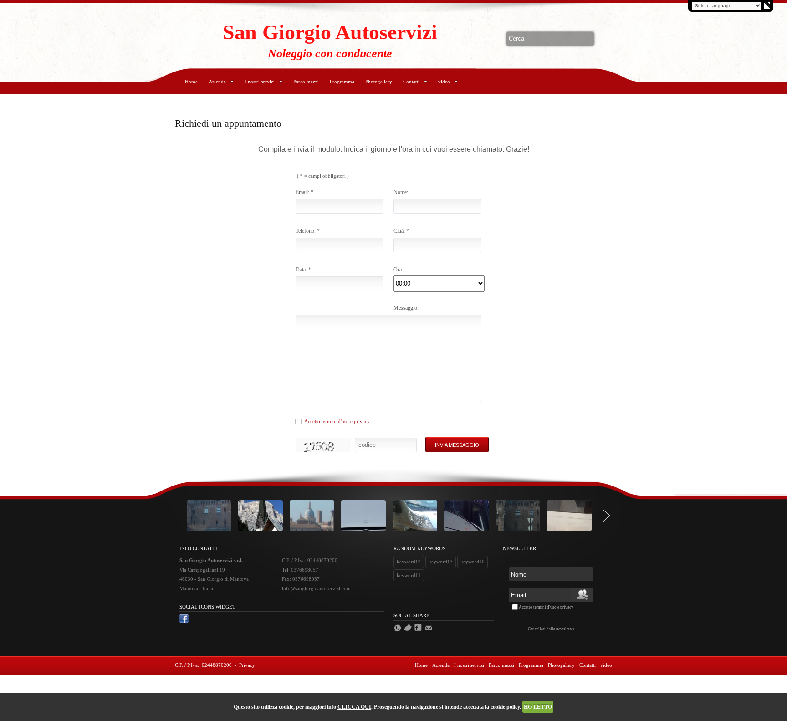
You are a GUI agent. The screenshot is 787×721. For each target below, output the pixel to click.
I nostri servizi (260, 81)
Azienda (217, 81)
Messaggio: (406, 308)
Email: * (304, 192)
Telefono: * (308, 231)
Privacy (247, 665)
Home (191, 81)
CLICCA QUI (354, 707)
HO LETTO (538, 707)
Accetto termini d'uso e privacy (337, 421)
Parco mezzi (306, 81)
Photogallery (378, 81)
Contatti (411, 81)
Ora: (398, 269)
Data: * (303, 269)
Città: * (401, 231)
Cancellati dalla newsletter (551, 629)
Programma (342, 81)
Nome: (401, 192)
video (444, 81)
